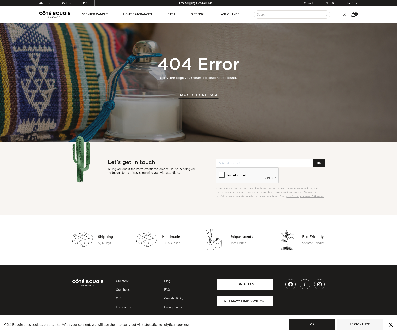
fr (327, 3)
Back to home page (199, 95)
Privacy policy (173, 307)
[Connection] (345, 14)
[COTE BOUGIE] (54, 14)
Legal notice (124, 307)
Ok (312, 324)
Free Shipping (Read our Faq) (196, 3)
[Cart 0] (353, 14)
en (332, 3)
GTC (119, 298)
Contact (308, 3)
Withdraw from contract (244, 301)
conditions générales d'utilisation (305, 196)
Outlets (66, 3)
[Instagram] (319, 284)
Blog (167, 281)
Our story (122, 281)
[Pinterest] (305, 284)
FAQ (167, 290)
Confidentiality (173, 298)
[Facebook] (290, 284)
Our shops (123, 290)
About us (44, 3)
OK (319, 163)
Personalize (360, 324)
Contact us (245, 284)
